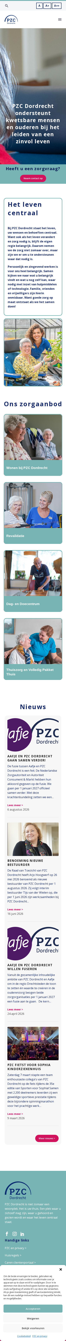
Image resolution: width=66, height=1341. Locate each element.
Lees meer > (15, 805)
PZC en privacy (39, 1336)
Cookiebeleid (24, 1336)
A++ (56, 5)
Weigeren (33, 1318)
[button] (60, 1269)
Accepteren (33, 1308)
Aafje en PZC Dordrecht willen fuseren (29, 967)
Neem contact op (33, 178)
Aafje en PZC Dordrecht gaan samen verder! (29, 758)
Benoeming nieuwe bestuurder (25, 862)
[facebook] (7, 1234)
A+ (47, 5)
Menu (59, 19)
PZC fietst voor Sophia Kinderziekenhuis (29, 1067)
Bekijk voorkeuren (33, 1328)
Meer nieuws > (47, 1138)
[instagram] (14, 1234)
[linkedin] (22, 1234)
